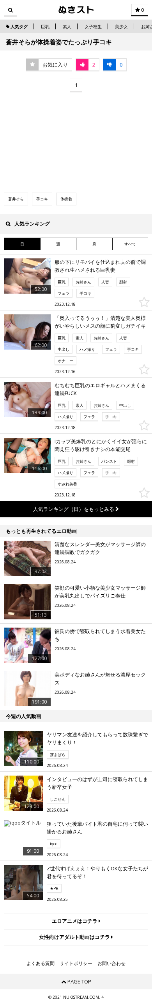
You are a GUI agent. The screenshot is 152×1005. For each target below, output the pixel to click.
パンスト (109, 461)
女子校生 (93, 26)
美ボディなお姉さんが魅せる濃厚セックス (100, 678)
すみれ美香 (67, 484)
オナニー (65, 360)
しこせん (57, 799)
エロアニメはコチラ (75, 920)
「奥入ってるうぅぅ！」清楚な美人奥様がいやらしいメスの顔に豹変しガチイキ (100, 321)
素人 (67, 26)
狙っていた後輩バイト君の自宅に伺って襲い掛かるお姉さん (97, 827)
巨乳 (45, 26)
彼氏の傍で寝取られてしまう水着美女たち (100, 635)
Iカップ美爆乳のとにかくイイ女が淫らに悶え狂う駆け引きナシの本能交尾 (101, 445)
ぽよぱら (57, 754)
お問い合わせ (111, 963)
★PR (54, 888)
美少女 (121, 26)
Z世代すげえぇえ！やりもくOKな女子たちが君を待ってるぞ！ (97, 872)
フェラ (63, 293)
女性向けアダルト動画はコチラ (75, 936)
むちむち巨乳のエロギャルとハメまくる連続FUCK (100, 389)
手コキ (42, 199)
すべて (130, 244)
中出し (63, 349)
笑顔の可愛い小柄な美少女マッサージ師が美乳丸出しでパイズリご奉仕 (100, 591)
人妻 (105, 282)
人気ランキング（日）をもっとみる (74, 508)
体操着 (66, 199)
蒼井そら (16, 199)
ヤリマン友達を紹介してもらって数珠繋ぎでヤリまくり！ (97, 738)
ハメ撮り (87, 349)
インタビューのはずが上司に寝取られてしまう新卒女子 (97, 783)
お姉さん (83, 282)
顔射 (123, 282)
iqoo (53, 843)
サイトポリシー (76, 963)
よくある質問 (41, 963)
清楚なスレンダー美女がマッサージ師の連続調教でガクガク (100, 548)
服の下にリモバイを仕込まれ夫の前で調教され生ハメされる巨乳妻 (100, 265)
